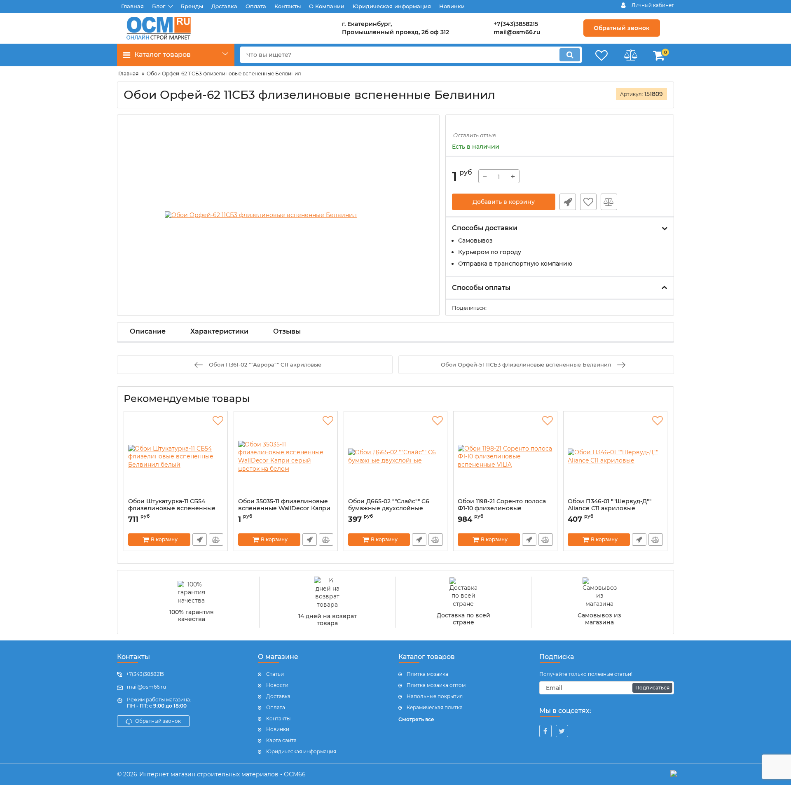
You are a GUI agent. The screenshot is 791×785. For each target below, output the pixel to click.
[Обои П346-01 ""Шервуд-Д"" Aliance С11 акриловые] (615, 457)
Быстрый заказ (567, 202)
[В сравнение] (609, 202)
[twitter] (562, 731)
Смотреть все (416, 719)
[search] (569, 54)
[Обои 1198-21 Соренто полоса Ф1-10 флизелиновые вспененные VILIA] (505, 457)
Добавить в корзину (504, 202)
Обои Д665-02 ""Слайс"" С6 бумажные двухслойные (388, 508)
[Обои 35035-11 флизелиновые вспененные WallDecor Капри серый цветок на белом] (285, 457)
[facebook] (545, 731)
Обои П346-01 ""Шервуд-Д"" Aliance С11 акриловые (609, 508)
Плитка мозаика (427, 674)
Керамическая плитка (435, 707)
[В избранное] (588, 202)
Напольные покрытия (435, 696)
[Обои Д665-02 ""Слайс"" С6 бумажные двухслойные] (395, 457)
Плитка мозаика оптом (436, 685)
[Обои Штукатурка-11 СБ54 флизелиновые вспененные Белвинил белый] (175, 457)
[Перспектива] (673, 774)
